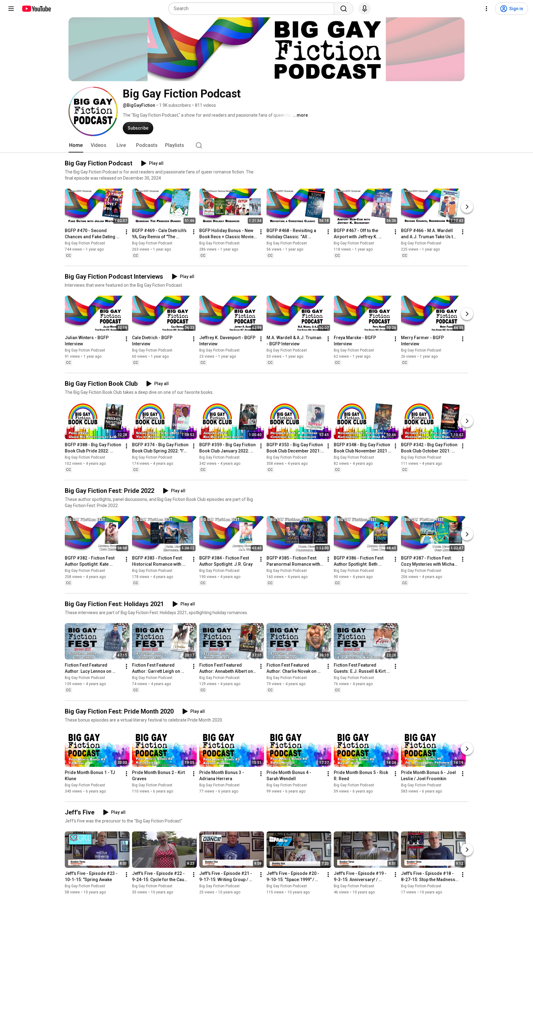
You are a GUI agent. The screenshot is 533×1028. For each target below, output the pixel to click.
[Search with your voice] (364, 8)
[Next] (467, 207)
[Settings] (486, 8)
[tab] (75, 145)
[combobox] (253, 8)
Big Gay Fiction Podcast (85, 243)
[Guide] (11, 8)
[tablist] (266, 145)
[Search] (343, 8)
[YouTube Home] (36, 8)
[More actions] (126, 232)
